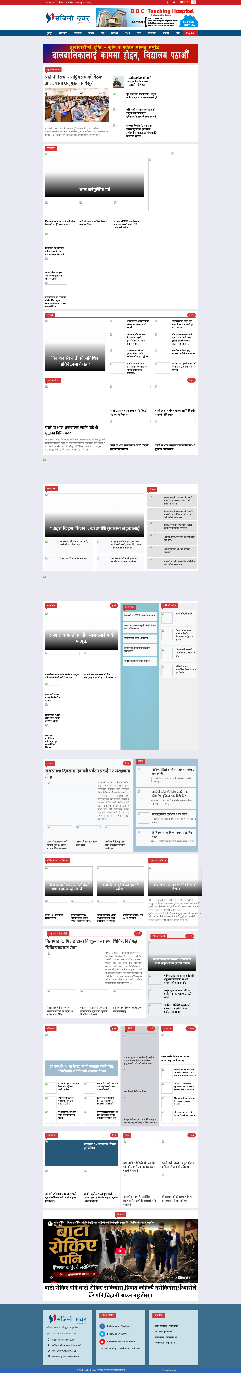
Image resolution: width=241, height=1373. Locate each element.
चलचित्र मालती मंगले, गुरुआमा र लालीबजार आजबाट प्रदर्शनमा (125, 560)
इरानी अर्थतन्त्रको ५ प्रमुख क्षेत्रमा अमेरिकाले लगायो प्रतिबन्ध (178, 1165)
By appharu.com (169, 1370)
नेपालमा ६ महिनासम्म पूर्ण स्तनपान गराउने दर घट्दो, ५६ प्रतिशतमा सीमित (60, 1011)
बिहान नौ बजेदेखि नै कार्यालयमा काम (139, 615)
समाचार (63, 33)
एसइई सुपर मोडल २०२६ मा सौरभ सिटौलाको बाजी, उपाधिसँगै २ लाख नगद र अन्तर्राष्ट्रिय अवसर (126, 545)
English (190, 33)
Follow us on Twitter (117, 1334)
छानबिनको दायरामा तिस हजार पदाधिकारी (137, 649)
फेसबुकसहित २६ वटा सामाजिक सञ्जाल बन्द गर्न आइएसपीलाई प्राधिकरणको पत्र (140, 1121)
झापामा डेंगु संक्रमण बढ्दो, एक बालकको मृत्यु (127, 1009)
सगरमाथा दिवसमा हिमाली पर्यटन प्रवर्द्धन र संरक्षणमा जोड (87, 774)
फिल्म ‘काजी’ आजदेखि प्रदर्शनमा (73, 558)
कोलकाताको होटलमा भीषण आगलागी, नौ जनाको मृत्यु (177, 1199)
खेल (139, 33)
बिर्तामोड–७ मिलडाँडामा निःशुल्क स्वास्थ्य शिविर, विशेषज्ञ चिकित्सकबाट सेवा (91, 944)
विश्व (177, 33)
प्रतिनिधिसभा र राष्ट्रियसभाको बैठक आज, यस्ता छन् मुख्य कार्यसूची (74, 80)
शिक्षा (127, 33)
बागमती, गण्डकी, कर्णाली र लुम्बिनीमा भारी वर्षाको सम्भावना (179, 562)
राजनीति (78, 33)
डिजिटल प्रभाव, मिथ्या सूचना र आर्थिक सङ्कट (172, 834)
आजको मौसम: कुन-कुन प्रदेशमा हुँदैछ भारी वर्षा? (179, 538)
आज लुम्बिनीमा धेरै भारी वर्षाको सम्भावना (177, 550)
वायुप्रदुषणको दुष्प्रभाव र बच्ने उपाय (169, 814)
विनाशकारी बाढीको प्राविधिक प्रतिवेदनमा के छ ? (186, 653)
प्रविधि (166, 33)
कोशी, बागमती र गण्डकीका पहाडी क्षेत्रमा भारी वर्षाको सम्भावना (178, 526)
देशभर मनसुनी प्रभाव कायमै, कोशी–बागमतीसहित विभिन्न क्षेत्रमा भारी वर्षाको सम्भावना (178, 501)
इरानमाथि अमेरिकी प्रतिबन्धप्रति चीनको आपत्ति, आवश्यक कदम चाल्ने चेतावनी (139, 1167)
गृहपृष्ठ (49, 33)
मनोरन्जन (152, 33)
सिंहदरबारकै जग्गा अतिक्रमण (136, 638)
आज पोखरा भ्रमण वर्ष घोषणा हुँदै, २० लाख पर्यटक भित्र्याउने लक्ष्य (57, 845)
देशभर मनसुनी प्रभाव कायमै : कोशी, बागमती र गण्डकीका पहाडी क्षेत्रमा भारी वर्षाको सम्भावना (178, 514)
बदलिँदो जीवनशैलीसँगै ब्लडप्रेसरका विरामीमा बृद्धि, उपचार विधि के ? (170, 794)
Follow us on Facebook (119, 1326)
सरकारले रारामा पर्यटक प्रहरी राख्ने (86, 843)
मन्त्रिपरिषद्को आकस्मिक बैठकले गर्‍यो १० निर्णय (186, 670)
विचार (91, 33)
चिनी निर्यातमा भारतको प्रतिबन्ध (137, 661)
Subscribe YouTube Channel (121, 1342)
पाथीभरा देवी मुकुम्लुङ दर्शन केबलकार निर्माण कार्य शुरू (115, 845)
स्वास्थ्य (114, 33)
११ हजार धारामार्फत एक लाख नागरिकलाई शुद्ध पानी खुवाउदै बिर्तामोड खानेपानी (94, 1011)
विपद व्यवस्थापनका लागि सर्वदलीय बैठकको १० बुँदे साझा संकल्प (185, 635)
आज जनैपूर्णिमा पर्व (184, 614)
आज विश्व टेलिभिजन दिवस (135, 1091)
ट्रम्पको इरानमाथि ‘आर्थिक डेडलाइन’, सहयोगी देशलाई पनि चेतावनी (139, 1201)
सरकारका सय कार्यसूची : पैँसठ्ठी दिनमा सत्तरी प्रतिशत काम (140, 627)
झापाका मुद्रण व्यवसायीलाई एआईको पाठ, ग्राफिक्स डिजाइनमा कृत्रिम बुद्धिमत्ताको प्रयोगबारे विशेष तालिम (139, 1061)
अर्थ (102, 33)
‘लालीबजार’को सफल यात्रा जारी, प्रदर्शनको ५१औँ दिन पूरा (74, 543)
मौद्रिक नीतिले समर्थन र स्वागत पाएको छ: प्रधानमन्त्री (173, 771)
